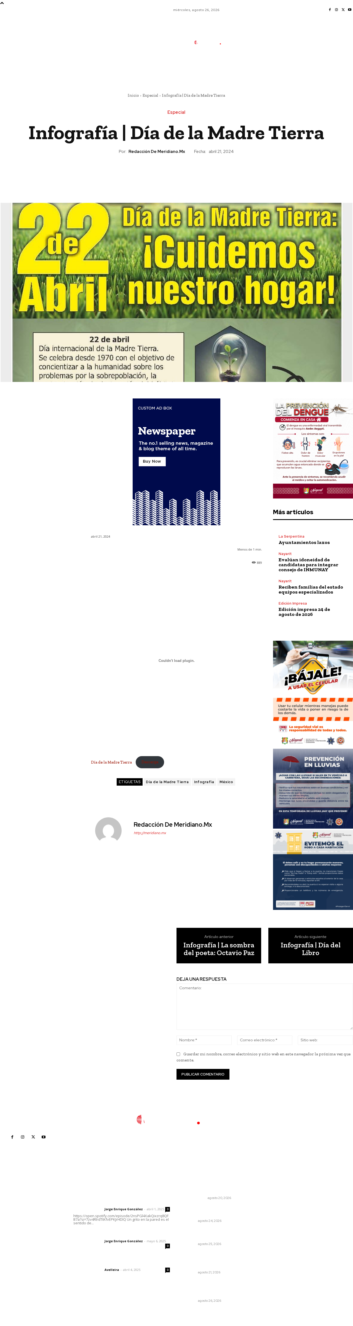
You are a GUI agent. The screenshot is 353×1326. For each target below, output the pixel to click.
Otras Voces (194, 1198)
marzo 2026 (271, 1245)
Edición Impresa (293, 603)
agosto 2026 (271, 1203)
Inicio (133, 95)
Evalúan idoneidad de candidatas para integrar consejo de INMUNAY (308, 565)
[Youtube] (349, 10)
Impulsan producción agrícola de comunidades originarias (211, 1210)
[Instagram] (336, 10)
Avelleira (112, 1270)
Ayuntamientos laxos (304, 542)
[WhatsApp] (188, 173)
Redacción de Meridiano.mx (157, 151)
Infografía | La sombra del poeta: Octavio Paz (218, 949)
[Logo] (211, 42)
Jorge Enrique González (124, 1209)
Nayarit (285, 554)
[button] (247, 66)
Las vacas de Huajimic (102, 1233)
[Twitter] (343, 10)
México (226, 782)
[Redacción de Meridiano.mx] (111, 830)
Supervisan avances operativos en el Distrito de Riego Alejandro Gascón (211, 1288)
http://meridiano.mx (150, 833)
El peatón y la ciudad (99, 1262)
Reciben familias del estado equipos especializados (311, 589)
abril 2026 (269, 1236)
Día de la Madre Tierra (112, 761)
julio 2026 (268, 1211)
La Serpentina (291, 536)
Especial (150, 95)
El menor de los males (204, 1190)
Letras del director (88, 1209)
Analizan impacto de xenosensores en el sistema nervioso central (211, 1260)
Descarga (149, 761)
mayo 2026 (270, 1228)
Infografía (204, 782)
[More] (202, 173)
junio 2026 (269, 1220)
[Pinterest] (176, 173)
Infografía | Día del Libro (311, 949)
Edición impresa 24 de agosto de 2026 (304, 611)
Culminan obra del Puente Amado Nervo (209, 1233)
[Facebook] (330, 10)
